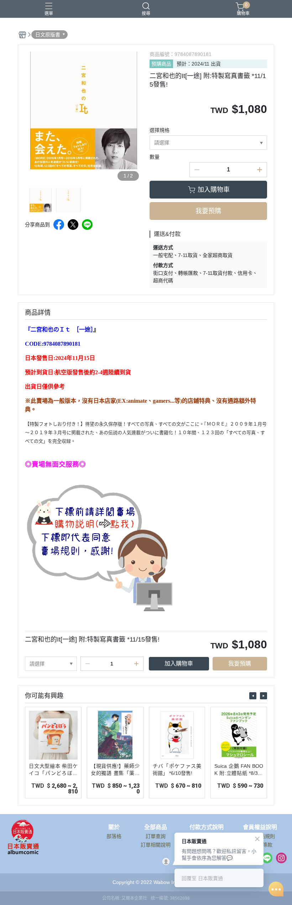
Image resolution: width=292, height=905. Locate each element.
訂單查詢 (156, 836)
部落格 (113, 836)
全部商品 (155, 827)
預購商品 (161, 64)
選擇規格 (160, 130)
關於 (114, 827)
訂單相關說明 (156, 844)
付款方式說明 (206, 827)
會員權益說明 (260, 827)
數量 (155, 157)
